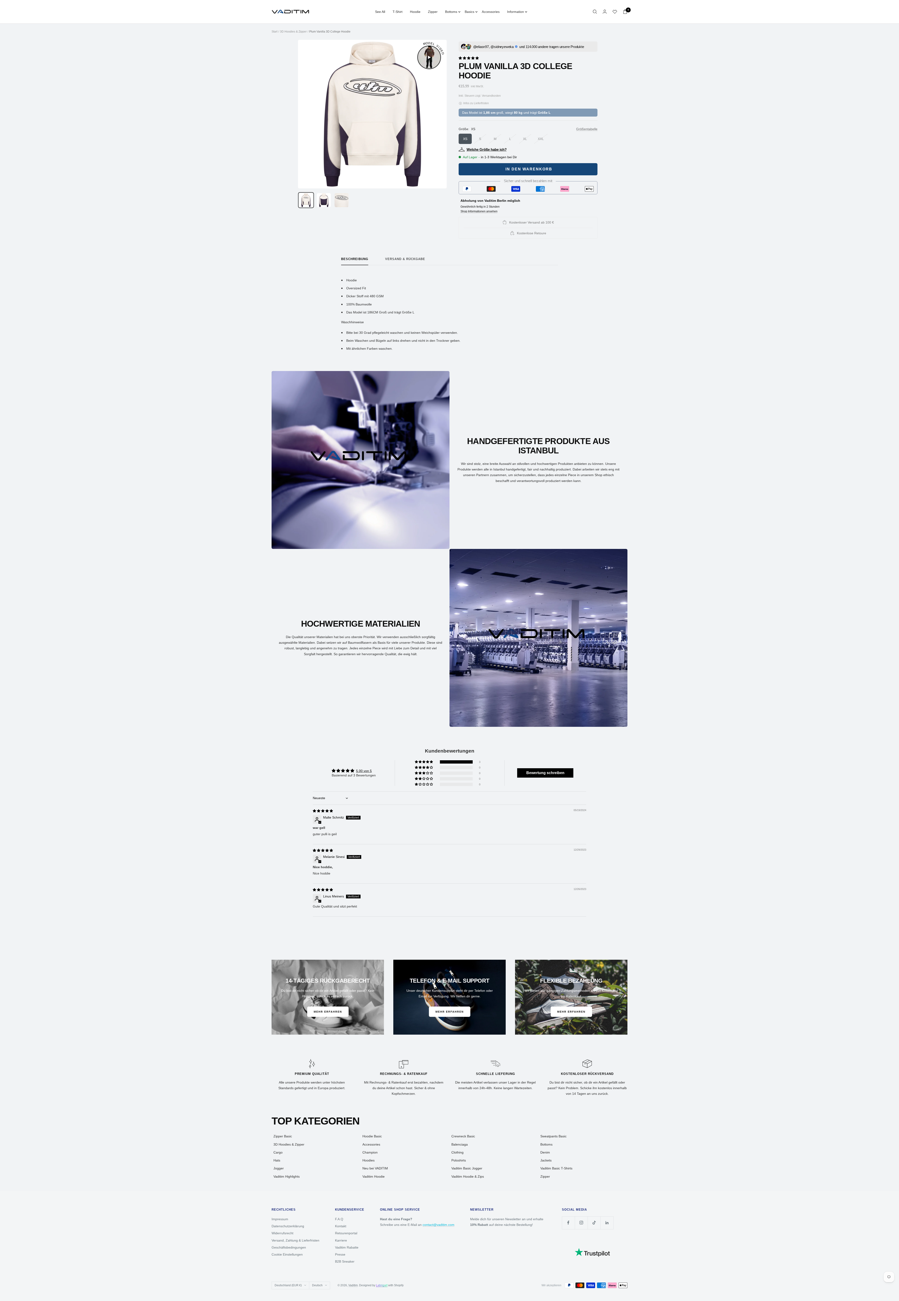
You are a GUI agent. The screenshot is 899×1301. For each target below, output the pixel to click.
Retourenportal (346, 1233)
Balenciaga (459, 1144)
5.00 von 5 (364, 771)
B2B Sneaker (344, 1261)
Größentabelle (586, 129)
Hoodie (415, 12)
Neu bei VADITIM (375, 1168)
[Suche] (595, 12)
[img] (323, 811)
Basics (469, 12)
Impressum (280, 1219)
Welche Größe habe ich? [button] (487, 149)
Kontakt (340, 1226)
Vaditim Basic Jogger (466, 1168)
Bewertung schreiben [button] (545, 773)
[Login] (605, 12)
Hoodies (368, 1160)
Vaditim (353, 1285)
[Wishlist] (614, 11)
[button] (469, 57)
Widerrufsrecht (282, 1233)
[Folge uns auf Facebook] (568, 1222)
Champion (370, 1152)
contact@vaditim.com (438, 1225)
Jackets (546, 1160)
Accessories (491, 12)
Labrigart (381, 1285)
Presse (340, 1254)
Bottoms (451, 12)
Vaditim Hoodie (373, 1176)
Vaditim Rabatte (346, 1247)
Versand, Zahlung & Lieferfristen (295, 1240)
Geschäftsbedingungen (289, 1247)
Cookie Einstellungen (287, 1254)
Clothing (457, 1152)
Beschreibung (354, 259)
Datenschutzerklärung (288, 1226)
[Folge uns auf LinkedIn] (607, 1222)
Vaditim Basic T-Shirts (556, 1168)
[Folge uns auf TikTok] (594, 1222)
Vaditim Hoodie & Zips (467, 1176)
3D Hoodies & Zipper (293, 31)
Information (515, 12)
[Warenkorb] (625, 11)
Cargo (278, 1152)
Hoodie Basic (372, 1136)
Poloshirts (458, 1160)
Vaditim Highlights (286, 1176)
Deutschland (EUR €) (288, 1285)
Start (274, 31)
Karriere (341, 1240)
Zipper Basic (282, 1136)
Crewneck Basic (463, 1136)
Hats (276, 1160)
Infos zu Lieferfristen (476, 103)
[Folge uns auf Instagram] (581, 1222)
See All (380, 12)
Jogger (278, 1168)
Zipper (433, 12)
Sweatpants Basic (553, 1136)
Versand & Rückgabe (405, 259)
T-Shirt (397, 12)
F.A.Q (339, 1219)
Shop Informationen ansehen (479, 211)
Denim (545, 1152)
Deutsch (317, 1285)
